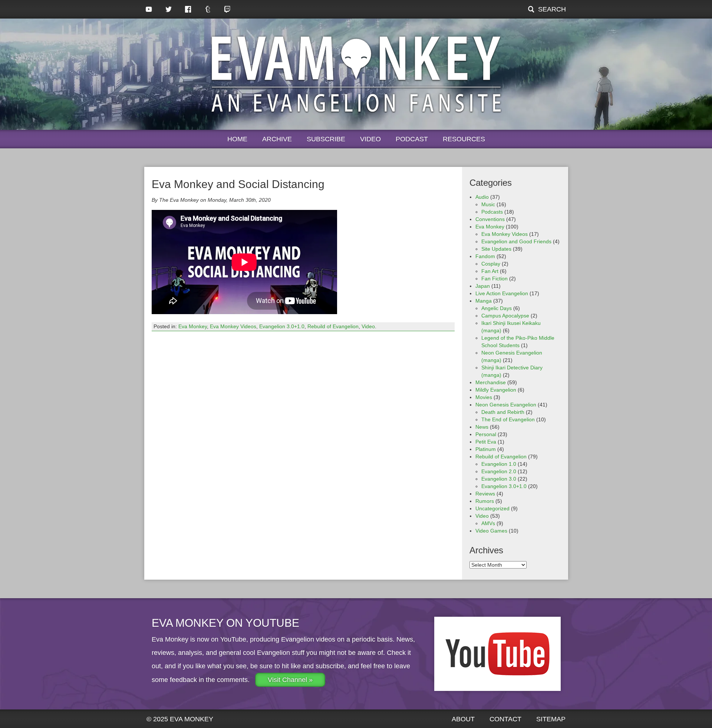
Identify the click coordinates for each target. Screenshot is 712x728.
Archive (277, 139)
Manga (483, 301)
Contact (505, 719)
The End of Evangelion (508, 419)
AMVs (488, 523)
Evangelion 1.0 (498, 464)
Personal (485, 434)
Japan (482, 286)
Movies (483, 397)
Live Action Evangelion (501, 293)
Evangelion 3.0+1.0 (281, 326)
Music (488, 204)
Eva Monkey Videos (233, 326)
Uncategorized (492, 508)
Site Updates (496, 249)
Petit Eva (485, 442)
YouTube (149, 9)
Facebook (188, 9)
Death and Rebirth (502, 412)
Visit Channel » (290, 679)
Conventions (490, 219)
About (463, 719)
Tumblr (208, 9)
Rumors (484, 501)
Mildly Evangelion (495, 390)
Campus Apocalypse (505, 316)
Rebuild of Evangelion (333, 326)
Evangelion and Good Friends (516, 241)
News (481, 427)
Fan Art (489, 271)
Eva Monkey (192, 326)
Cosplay (490, 264)
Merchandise (490, 382)
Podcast (412, 139)
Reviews (485, 494)
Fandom (485, 256)
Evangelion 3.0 (498, 479)
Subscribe (326, 139)
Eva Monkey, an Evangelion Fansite (356, 74)
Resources (464, 139)
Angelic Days (496, 308)
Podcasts (492, 212)
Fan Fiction (494, 278)
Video (370, 139)
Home (237, 139)
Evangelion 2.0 (498, 471)
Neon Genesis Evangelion (505, 405)
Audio (482, 197)
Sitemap (551, 719)
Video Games (491, 531)
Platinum (485, 449)
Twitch (227, 9)
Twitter (168, 9)
